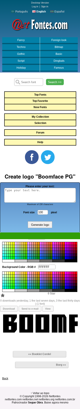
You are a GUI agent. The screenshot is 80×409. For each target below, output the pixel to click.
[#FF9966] (34, 243)
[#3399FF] (28, 255)
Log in (35, 6)
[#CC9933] (37, 246)
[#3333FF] (53, 255)
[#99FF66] (9, 249)
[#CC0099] (70, 246)
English (41, 11)
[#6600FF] (66, 252)
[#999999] (32, 249)
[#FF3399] (57, 243)
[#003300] (63, 258)
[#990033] (74, 249)
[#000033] (74, 258)
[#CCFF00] (14, 246)
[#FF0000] (76, 243)
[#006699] (45, 258)
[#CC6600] (51, 246)
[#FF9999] (32, 243)
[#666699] (45, 252)
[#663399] (57, 252)
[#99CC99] (20, 249)
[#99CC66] (22, 249)
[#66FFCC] (5, 252)
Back (5, 378)
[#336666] (47, 255)
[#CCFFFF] (3, 246)
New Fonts (40, 107)
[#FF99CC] (30, 243)
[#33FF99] (7, 255)
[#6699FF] (28, 252)
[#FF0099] (70, 243)
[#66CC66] (22, 252)
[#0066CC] (43, 258)
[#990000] (76, 249)
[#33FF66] (9, 255)
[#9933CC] (55, 249)
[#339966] (34, 255)
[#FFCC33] (24, 243)
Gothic (21, 53)
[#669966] (34, 252)
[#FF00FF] (66, 243)
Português (21, 11)
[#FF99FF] (28, 243)
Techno (21, 47)
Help (40, 142)
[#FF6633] (49, 243)
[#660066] (72, 252)
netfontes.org (46, 399)
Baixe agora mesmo (56, 402)
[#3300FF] (66, 255)
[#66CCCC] (18, 252)
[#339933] (37, 255)
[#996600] (51, 249)
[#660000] (76, 252)
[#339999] (32, 255)
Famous (59, 67)
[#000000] (76, 258)
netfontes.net (30, 399)
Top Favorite (40, 101)
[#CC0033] (74, 246)
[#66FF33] (11, 252)
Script (21, 60)
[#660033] (74, 252)
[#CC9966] (34, 246)
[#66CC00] (26, 252)
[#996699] (45, 249)
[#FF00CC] (68, 243)
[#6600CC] (68, 252)
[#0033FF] (53, 258)
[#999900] (39, 249)
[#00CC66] (22, 258)
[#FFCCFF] (16, 243)
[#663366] (59, 252)
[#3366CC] (43, 255)
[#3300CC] (68, 255)
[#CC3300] (63, 246)
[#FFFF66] (9, 243)
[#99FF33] (11, 249)
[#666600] (51, 252)
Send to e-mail (30, 308)
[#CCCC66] (22, 246)
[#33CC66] (22, 255)
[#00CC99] (20, 258)
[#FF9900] (39, 243)
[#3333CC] (55, 255)
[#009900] (39, 258)
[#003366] (59, 258)
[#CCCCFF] (16, 246)
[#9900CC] (68, 249)
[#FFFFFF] (3, 243)
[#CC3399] (57, 246)
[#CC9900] (39, 246)
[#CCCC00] (26, 246)
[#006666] (47, 258)
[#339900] (39, 255)
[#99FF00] (14, 249)
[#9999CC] (30, 249)
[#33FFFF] (3, 255)
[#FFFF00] (14, 243)
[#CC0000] (76, 246)
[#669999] (32, 252)
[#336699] (45, 255)
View (48, 308)
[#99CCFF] (16, 249)
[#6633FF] (53, 252)
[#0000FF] (66, 258)
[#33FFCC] (5, 255)
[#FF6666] (47, 243)
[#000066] (72, 258)
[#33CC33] (24, 255)
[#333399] (57, 255)
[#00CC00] (26, 258)
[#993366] (59, 249)
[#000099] (70, 258)
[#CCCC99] (20, 246)
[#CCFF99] (7, 246)
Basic (59, 53)
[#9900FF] (66, 249)
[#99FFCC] (5, 249)
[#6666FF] (41, 252)
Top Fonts (40, 94)
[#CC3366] (59, 246)
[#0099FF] (28, 258)
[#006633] (49, 258)
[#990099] (70, 249)
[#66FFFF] (3, 252)
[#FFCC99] (20, 243)
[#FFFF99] (7, 243)
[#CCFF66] (9, 246)
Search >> (55, 82)
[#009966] (34, 258)
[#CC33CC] (55, 246)
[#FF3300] (63, 243)
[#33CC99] (20, 255)
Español (59, 11)
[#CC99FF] (28, 246)
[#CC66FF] (41, 246)
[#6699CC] (30, 252)
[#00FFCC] (5, 258)
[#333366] (59, 255)
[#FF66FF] (41, 243)
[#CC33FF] (53, 246)
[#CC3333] (61, 246)
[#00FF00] (14, 258)
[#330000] (76, 255)
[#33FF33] (11, 255)
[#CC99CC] (30, 246)
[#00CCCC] (18, 258)
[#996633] (49, 249)
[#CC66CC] (43, 246)
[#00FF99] (7, 258)
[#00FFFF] (3, 258)
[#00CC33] (24, 258)
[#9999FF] (28, 249)
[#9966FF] (41, 249)
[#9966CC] (43, 249)
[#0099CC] (30, 258)
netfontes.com (13, 399)
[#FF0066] (72, 243)
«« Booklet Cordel (39, 354)
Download (9, 308)
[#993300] (63, 249)
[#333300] (63, 255)
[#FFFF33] (11, 243)
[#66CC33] (24, 252)
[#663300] (63, 252)
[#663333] (61, 252)
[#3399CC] (30, 255)
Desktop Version (40, 2)
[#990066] (72, 249)
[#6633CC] (55, 252)
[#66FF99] (7, 252)
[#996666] (47, 249)
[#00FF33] (11, 258)
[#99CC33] (24, 249)
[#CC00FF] (66, 246)
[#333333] (61, 255)
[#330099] (70, 255)
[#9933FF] (53, 249)
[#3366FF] (41, 255)
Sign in (44, 6)
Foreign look (58, 40)
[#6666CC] (43, 252)
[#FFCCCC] (18, 243)
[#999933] (37, 249)
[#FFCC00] (26, 243)
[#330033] (74, 255)
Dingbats (59, 60)
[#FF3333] (61, 243)
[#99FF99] (7, 249)
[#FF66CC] (43, 243)
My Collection (40, 116)
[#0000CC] (68, 258)
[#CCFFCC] (5, 246)
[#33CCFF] (16, 255)
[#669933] (37, 252)
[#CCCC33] (24, 246)
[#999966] (34, 249)
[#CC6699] (45, 246)
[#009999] (32, 258)
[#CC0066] (72, 246)
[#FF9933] (37, 243)
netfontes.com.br (65, 399)
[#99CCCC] (18, 249)
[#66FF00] (14, 252)
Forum (40, 132)
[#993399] (57, 249)
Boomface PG (14, 295)
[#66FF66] (9, 252)
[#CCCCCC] (18, 246)
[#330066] (72, 255)
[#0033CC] (55, 258)
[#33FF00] (14, 255)
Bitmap (59, 47)
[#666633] (49, 252)
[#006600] (51, 258)
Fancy (21, 40)
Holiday (21, 67)
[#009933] (37, 258)
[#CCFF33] (11, 246)
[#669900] (39, 252)
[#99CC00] (26, 249)
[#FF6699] (45, 243)
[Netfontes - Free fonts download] (40, 24)
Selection (40, 123)
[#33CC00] (26, 255)
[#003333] (61, 258)
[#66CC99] (20, 252)
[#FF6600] (51, 243)
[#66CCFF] (16, 252)
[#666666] (47, 252)
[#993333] (61, 249)
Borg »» (61, 364)
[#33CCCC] (18, 255)
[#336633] (49, 255)
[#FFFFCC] (5, 243)
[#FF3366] (59, 243)
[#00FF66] (9, 258)
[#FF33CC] (55, 243)
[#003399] (57, 258)
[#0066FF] (41, 258)
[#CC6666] (47, 246)
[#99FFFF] (3, 249)
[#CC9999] (32, 246)
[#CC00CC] (68, 246)
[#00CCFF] (16, 258)
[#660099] (70, 252)
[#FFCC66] (22, 243)
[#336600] (51, 255)
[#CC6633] (49, 246)
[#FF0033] (74, 243)
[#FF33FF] (53, 243)
